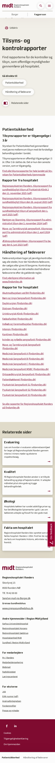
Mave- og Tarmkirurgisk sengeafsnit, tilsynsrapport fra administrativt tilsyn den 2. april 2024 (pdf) (27, 232)
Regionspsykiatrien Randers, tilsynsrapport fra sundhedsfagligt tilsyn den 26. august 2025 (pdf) (27, 200)
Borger (15, 14)
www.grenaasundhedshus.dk (17, 608)
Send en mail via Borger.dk (16, 598)
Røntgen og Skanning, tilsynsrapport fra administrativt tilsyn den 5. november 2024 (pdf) (27, 221)
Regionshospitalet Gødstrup (15, 633)
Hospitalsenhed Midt (12, 638)
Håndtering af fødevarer (18, 92)
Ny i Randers (8, 657)
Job (4, 691)
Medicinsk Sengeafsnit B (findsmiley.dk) (23, 359)
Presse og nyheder (10, 710)
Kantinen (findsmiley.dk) (15, 334)
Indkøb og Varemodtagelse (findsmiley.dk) (24, 324)
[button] (41, 6)
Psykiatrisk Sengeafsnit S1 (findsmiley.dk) (24, 385)
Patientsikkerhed (14, 83)
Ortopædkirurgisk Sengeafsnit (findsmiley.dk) (26, 374)
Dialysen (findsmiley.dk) (14, 308)
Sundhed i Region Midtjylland (16, 642)
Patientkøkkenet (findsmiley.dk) (19, 379)
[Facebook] (7, 726)
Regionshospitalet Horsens (14, 628)
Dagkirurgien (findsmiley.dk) (17, 303)
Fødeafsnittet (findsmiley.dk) (17, 319)
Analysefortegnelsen (11, 701)
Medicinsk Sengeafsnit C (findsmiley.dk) (23, 364)
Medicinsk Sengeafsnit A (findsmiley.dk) (23, 354)
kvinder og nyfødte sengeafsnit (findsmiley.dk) (26, 339)
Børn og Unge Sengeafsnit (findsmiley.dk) (24, 298)
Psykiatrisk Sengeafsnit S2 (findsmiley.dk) (24, 390)
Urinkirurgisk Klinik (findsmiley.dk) (20, 314)
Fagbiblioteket (9, 672)
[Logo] (15, 5)
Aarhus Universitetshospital (15, 623)
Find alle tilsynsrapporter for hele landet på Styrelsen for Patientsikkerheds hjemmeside (27, 173)
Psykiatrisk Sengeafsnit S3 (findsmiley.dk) (24, 395)
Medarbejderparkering (12, 662)
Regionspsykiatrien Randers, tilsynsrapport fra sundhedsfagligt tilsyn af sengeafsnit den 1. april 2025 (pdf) (27, 210)
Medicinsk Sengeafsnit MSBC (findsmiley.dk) (25, 369)
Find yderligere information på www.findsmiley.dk (18, 280)
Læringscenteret (10, 676)
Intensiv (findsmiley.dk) (14, 329)
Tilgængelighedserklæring (16, 738)
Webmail (6, 667)
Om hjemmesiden (12, 744)
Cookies (7, 733)
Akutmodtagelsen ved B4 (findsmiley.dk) (23, 293)
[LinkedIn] (15, 726)
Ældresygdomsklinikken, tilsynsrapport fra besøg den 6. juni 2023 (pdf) (26, 243)
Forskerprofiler (9, 706)
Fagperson (40, 14)
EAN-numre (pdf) (10, 696)
